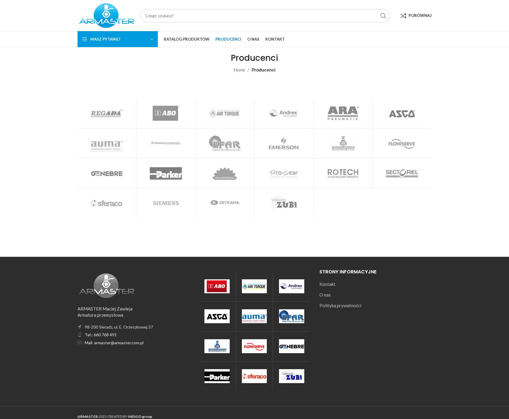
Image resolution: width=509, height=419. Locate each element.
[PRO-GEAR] (284, 173)
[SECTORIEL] (402, 173)
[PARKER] (165, 173)
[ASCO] (402, 113)
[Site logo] (106, 14)
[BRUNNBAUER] (165, 143)
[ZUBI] (284, 203)
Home (239, 69)
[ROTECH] (342, 173)
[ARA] (342, 113)
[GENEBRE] (107, 173)
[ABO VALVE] (165, 113)
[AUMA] (107, 143)
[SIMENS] (165, 203)
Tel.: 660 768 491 (101, 334)
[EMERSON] (284, 143)
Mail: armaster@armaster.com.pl (114, 342)
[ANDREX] (284, 113)
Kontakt (327, 284)
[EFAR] (225, 143)
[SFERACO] (107, 203)
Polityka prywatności (340, 305)
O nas (325, 294)
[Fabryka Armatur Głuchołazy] (342, 143)
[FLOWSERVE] (402, 143)
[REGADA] (107, 113)
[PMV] (225, 173)
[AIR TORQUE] (225, 113)
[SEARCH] (383, 16)
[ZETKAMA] (225, 203)
